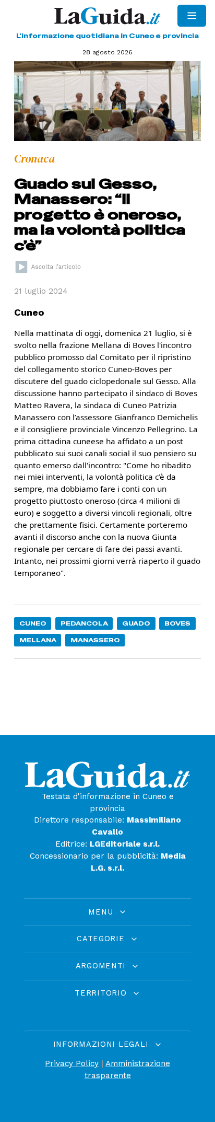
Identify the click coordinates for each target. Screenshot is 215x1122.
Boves (177, 623)
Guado (136, 623)
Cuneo (32, 623)
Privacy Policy (72, 1063)
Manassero (95, 640)
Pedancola (84, 623)
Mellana (37, 640)
